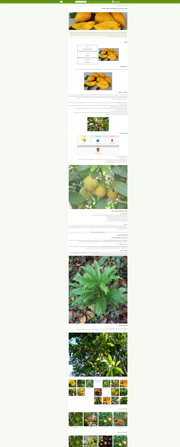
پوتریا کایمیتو (105, 427)
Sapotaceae (87, 62)
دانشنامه (107, 1)
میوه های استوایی (119, 5)
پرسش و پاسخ (102, 1)
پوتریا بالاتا (90, 427)
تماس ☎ (89, 1)
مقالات (98, 1)
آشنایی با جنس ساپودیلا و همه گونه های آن (121, 411)
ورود (61, 1)
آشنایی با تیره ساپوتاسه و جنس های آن (121, 434)
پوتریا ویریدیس (120, 427)
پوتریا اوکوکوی (76, 427)
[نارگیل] (116, 1)
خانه (109, 1)
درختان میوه (123, 5)
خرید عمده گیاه (94, 1)
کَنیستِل (125, 42)
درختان (128, 5)
